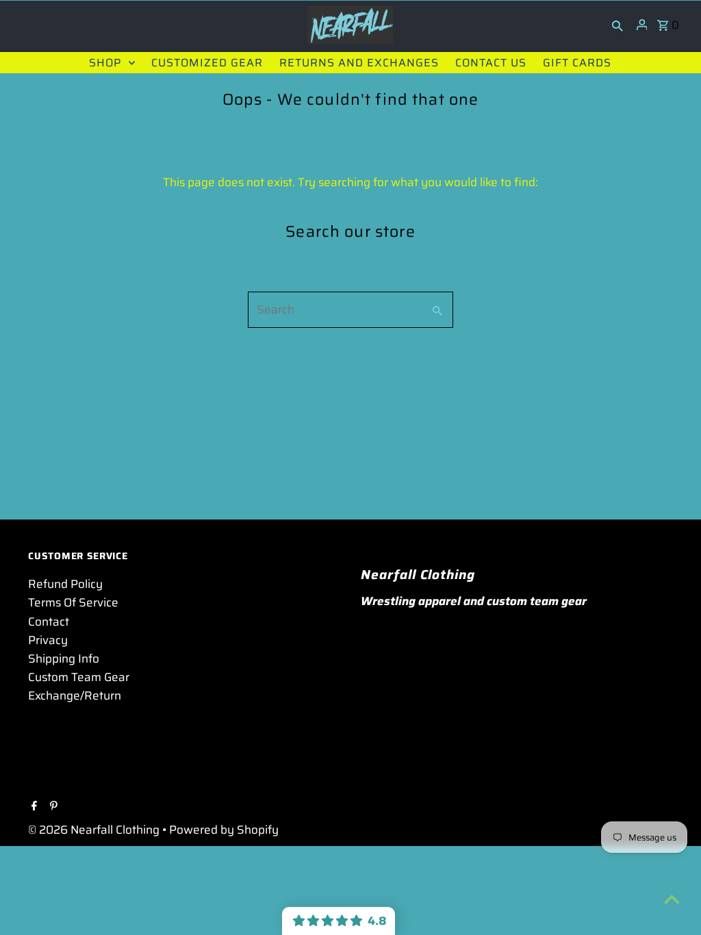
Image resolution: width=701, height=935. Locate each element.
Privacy (48, 640)
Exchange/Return (74, 695)
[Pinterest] (52, 807)
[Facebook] (32, 807)
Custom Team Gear (78, 677)
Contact (48, 621)
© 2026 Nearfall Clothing (95, 829)
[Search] (617, 24)
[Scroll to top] (672, 899)
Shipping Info (63, 658)
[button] (338, 921)
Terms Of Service (73, 602)
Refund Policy (65, 584)
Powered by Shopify (224, 829)
